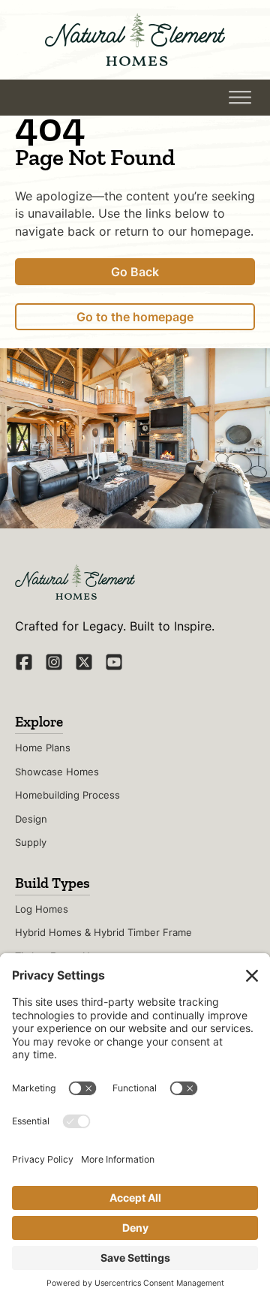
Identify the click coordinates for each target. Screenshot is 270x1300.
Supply (30, 842)
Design (31, 819)
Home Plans (42, 748)
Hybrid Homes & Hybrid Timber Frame (103, 932)
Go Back (135, 271)
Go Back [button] (87, 96)
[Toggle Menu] (240, 98)
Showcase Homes (57, 772)
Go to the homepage (135, 316)
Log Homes (41, 909)
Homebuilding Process (67, 795)
